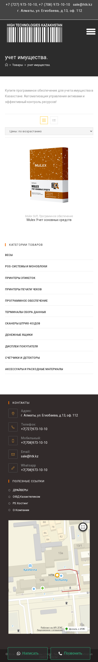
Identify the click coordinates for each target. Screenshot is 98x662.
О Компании (21, 510)
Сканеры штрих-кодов (22, 323)
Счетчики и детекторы (22, 357)
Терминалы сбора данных (25, 312)
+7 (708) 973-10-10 (54, 5)
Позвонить (72, 653)
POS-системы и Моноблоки (26, 266)
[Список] (54, 120)
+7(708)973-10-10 (34, 470)
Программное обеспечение (56, 216)
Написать (30, 653)
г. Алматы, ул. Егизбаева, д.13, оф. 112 (49, 11)
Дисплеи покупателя (21, 346)
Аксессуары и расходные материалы (34, 369)
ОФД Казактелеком (26, 496)
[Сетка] (44, 120)
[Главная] (6, 65)
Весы (9, 255)
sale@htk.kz (82, 5)
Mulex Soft (31, 216)
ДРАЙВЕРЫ (20, 490)
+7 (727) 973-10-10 (21, 5)
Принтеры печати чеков (23, 289)
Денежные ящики (19, 334)
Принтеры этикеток (20, 278)
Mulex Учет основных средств (49, 220)
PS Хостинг (20, 503)
